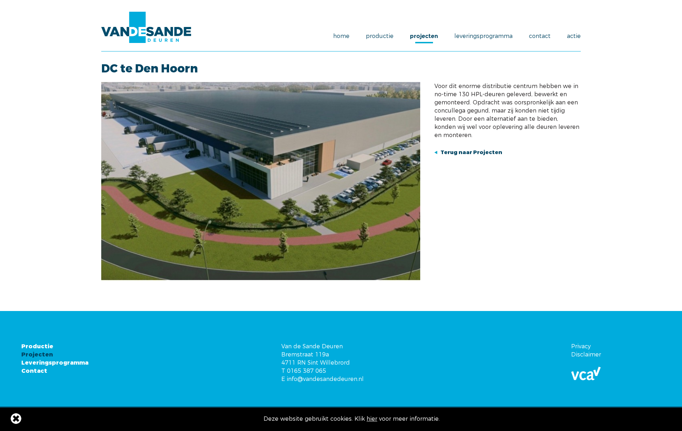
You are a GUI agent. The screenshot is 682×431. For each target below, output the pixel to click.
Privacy (581, 346)
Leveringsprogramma (483, 36)
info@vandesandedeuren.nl (325, 379)
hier (372, 418)
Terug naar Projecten (471, 152)
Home (341, 36)
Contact (540, 36)
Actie (574, 36)
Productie (380, 36)
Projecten (424, 36)
